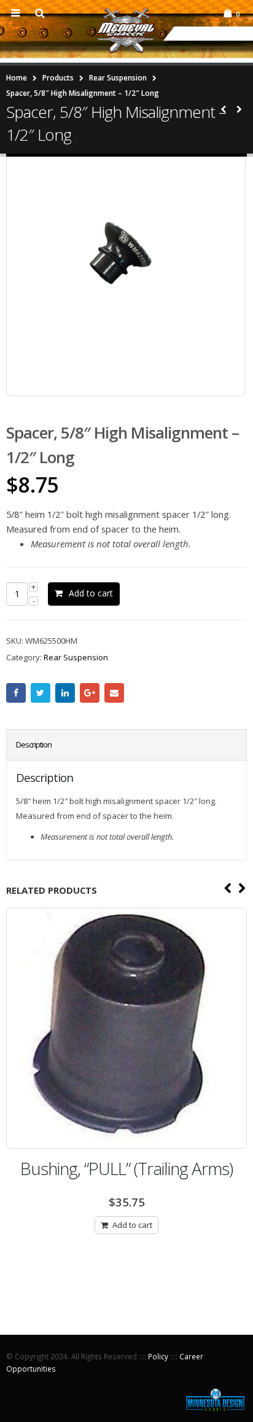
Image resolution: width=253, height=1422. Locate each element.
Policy (158, 1356)
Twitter (40, 693)
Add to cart (91, 593)
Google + (89, 693)
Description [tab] (34, 744)
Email (114, 693)
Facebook (16, 693)
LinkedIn (65, 693)
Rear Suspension (76, 657)
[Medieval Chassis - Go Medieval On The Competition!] (126, 30)
